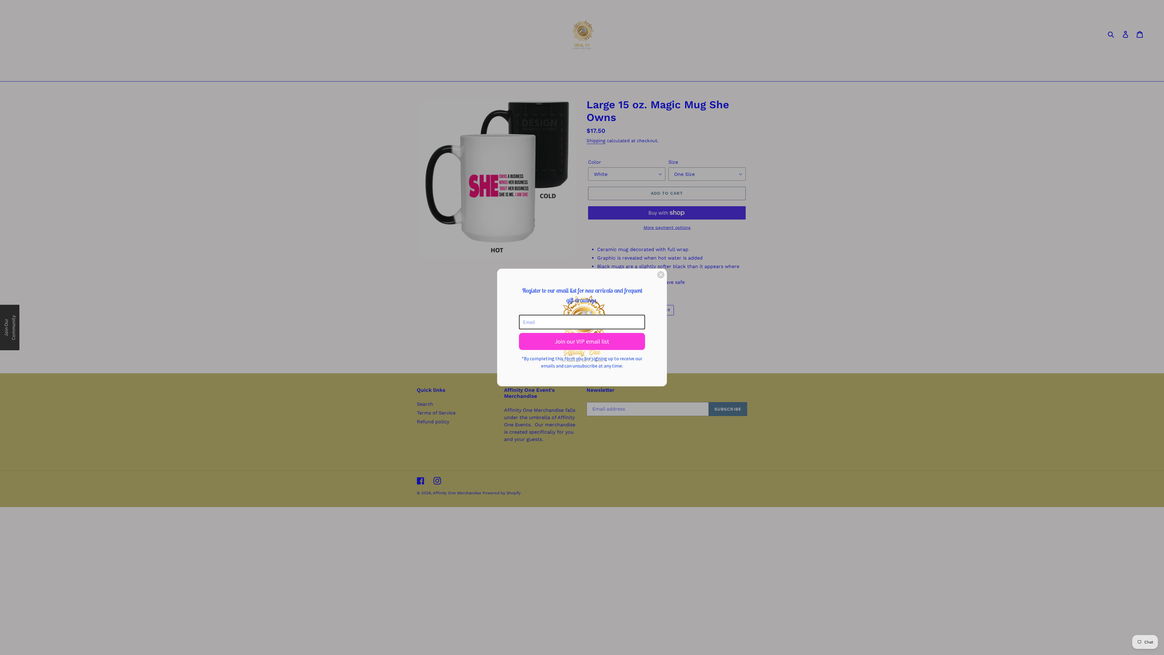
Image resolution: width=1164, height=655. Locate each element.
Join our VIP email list (582, 341)
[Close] (660, 274)
